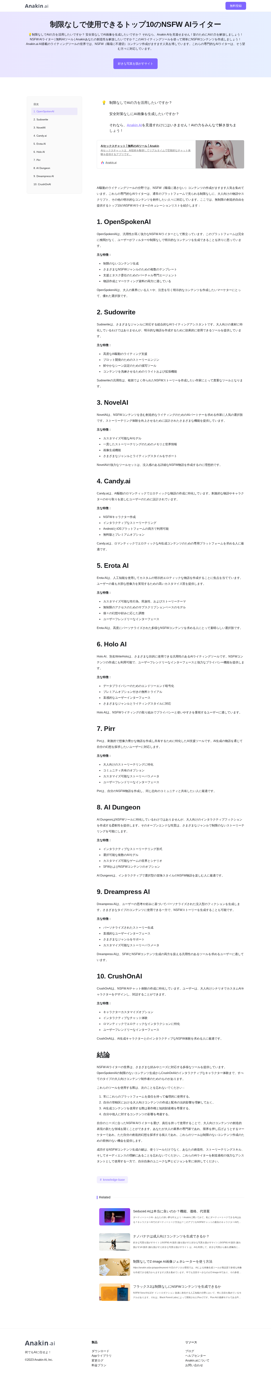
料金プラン (99, 1365)
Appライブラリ (102, 1355)
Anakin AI (134, 125)
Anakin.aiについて (197, 1360)
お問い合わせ (194, 1365)
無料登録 (236, 5)
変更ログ (97, 1360)
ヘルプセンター (195, 1355)
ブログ (189, 1351)
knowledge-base (114, 1179)
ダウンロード (100, 1351)
